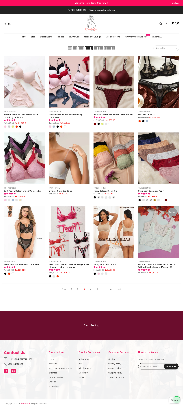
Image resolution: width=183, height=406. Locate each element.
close (8, 3)
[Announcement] (91, 3)
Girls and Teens (113, 36)
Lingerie (52, 381)
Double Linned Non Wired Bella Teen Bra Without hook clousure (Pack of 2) (157, 265)
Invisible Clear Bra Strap (60, 191)
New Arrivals (74, 36)
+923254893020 (78, 10)
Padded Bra (54, 386)
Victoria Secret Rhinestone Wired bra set (113, 114)
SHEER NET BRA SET (147, 114)
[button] (10, 120)
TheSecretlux (10, 111)
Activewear (84, 359)
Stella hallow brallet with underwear (22, 264)
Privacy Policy (114, 363)
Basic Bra (53, 363)
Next (119, 289)
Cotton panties (56, 377)
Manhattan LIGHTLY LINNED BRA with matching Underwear (21, 116)
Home (24, 36)
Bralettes (53, 372)
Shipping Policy (115, 372)
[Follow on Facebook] (5, 23)
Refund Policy (114, 368)
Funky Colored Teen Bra (105, 191)
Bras (33, 36)
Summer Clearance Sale (60, 368)
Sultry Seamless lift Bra (105, 264)
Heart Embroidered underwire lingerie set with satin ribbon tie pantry (69, 265)
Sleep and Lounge (92, 36)
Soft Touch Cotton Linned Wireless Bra (23, 191)
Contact (112, 359)
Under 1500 (157, 36)
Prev (64, 289)
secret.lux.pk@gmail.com (103, 10)
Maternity (83, 372)
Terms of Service (116, 377)
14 (111, 289)
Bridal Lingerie (46, 36)
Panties (60, 36)
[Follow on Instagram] (9, 23)
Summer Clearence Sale (137, 36)
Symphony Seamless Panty (151, 191)
